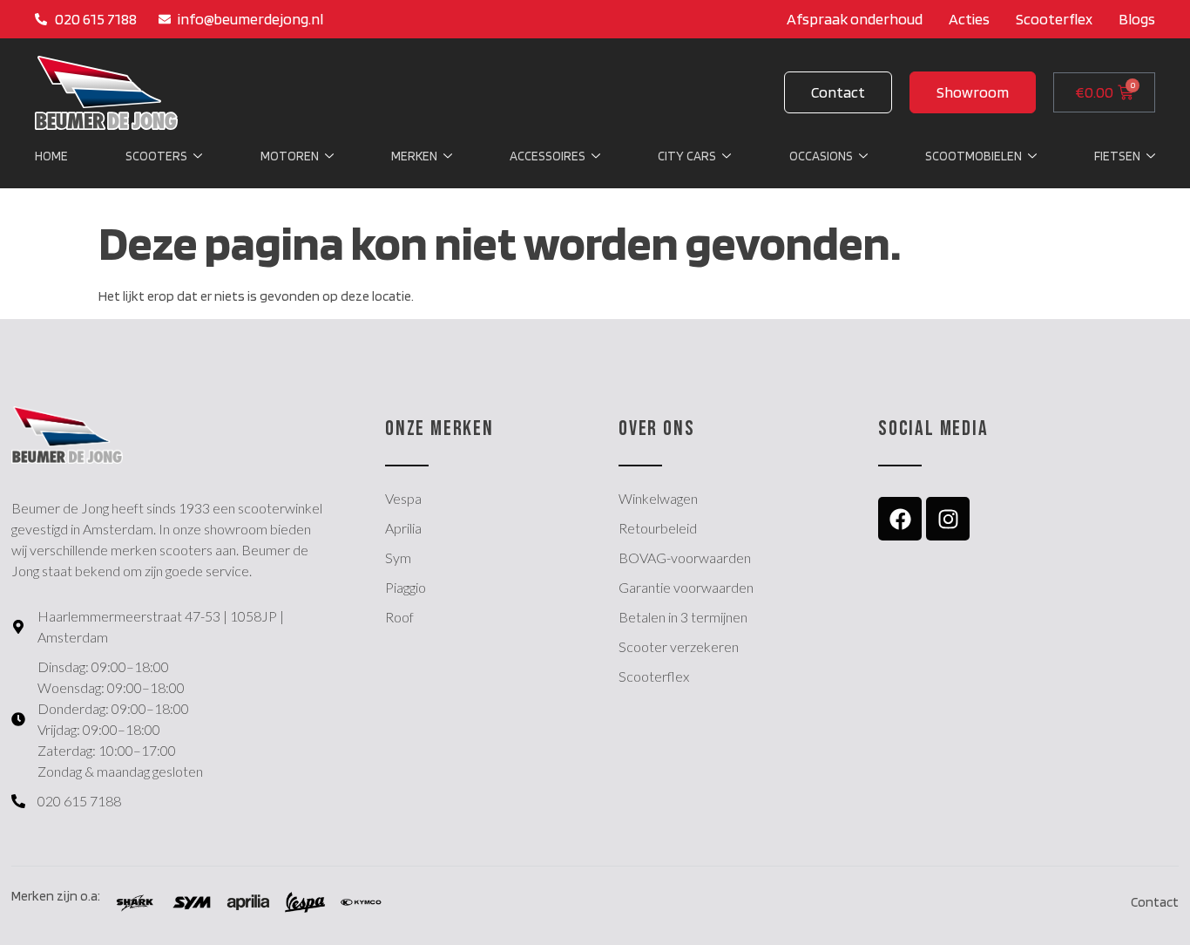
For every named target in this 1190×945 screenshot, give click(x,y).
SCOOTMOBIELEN (973, 156)
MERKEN (414, 156)
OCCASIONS (821, 156)
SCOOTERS (156, 156)
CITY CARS (687, 156)
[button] (972, 92)
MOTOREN (289, 156)
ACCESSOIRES (547, 156)
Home (51, 156)
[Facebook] (900, 518)
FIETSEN (1117, 156)
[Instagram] (948, 518)
